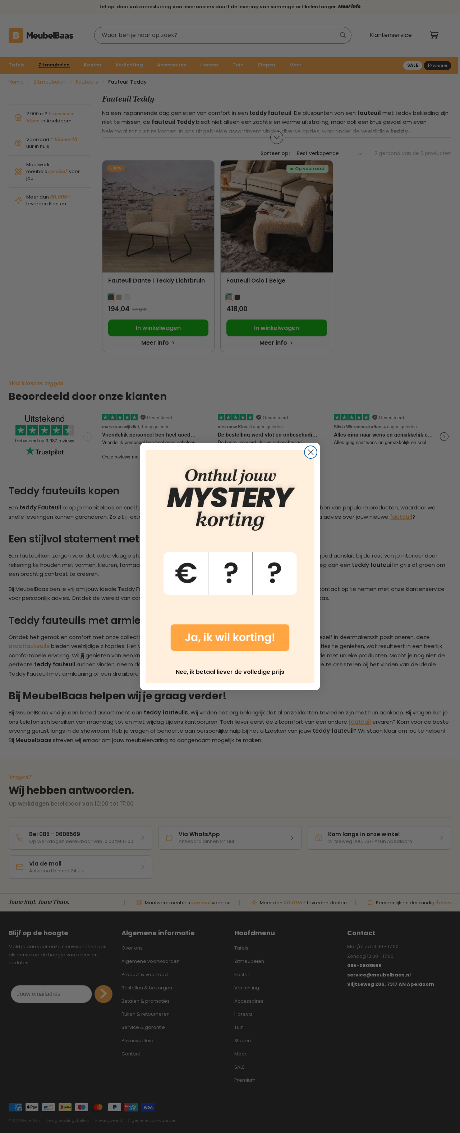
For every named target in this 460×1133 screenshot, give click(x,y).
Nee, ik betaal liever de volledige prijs (230, 672)
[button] (230, 555)
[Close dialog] (310, 452)
